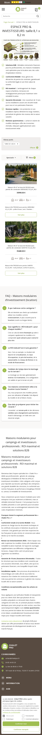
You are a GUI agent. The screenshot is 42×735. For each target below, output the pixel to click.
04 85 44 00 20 (10, 662)
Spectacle (10, 158)
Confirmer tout (21, 724)
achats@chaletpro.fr (12, 658)
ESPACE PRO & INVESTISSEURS (27, 22)
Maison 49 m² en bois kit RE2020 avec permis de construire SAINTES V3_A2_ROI (21, 247)
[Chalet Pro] (20, 9)
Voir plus (21, 215)
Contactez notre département (11, 621)
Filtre (31, 158)
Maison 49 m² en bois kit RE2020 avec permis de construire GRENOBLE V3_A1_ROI (21, 188)
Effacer (32, 148)
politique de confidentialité (11, 712)
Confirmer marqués (21, 729)
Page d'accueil (8, 22)
